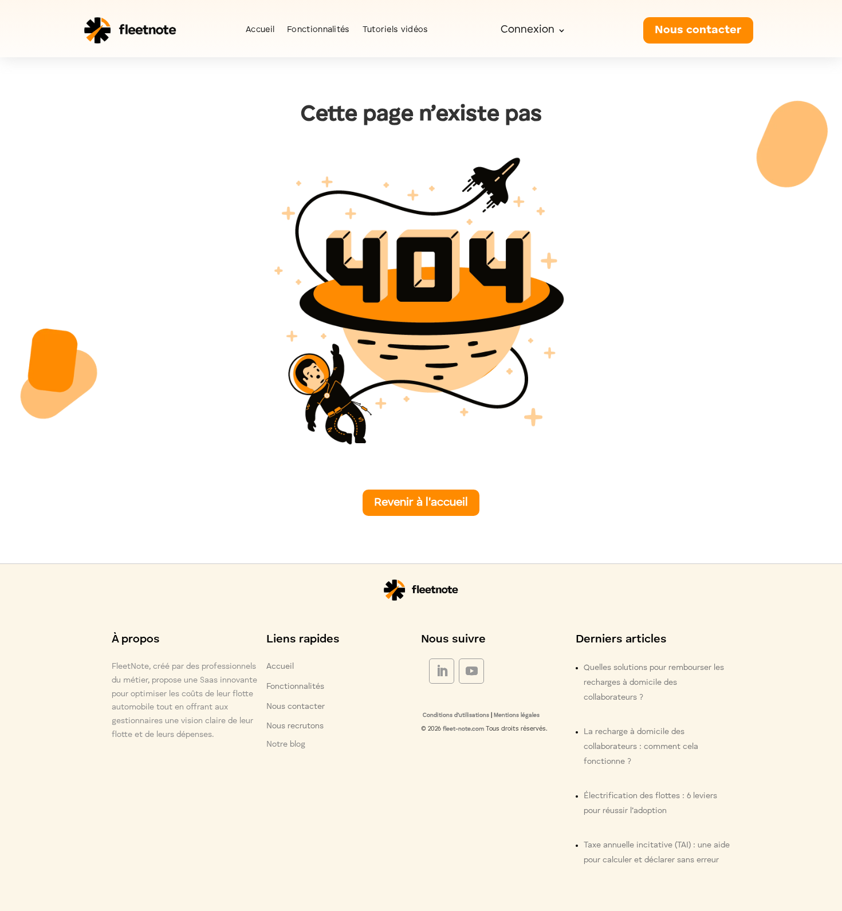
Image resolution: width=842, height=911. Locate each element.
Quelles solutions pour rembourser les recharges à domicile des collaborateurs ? (654, 682)
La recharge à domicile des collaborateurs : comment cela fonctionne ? (641, 747)
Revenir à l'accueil (421, 502)
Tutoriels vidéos (395, 30)
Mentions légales (517, 715)
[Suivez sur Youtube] (471, 671)
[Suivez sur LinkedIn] (441, 671)
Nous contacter (698, 30)
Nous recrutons (295, 726)
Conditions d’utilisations (455, 715)
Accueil (260, 30)
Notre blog (285, 744)
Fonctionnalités (318, 30)
